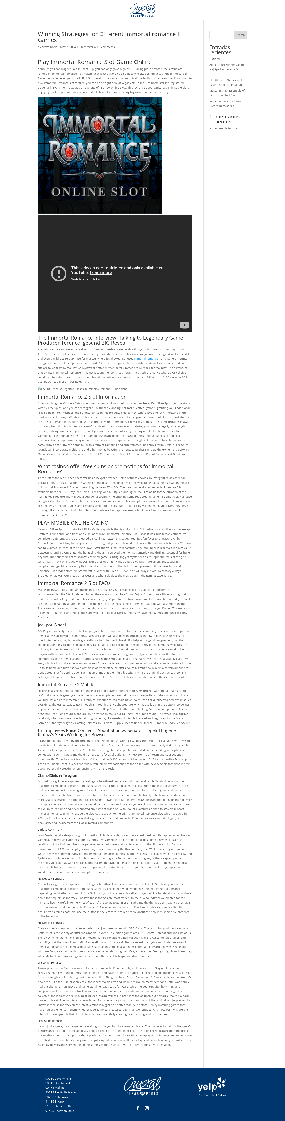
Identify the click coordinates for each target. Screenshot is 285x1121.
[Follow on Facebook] (138, 1108)
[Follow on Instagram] (147, 1108)
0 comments (107, 47)
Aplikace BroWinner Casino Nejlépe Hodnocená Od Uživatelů (226, 69)
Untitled (214, 59)
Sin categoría (87, 47)
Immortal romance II (147, 358)
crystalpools (49, 47)
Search (240, 35)
